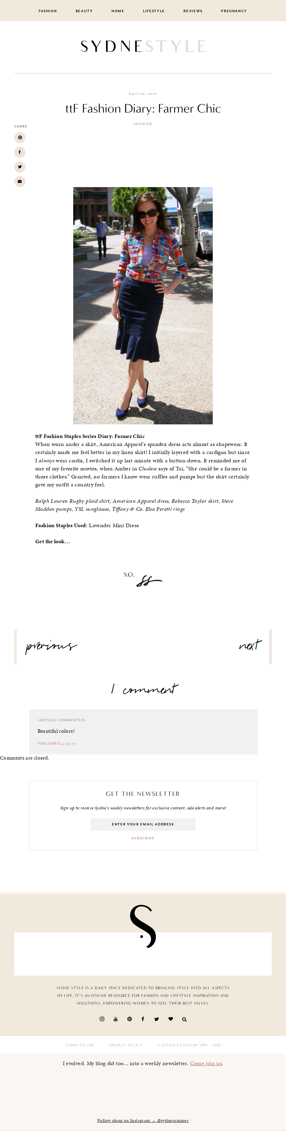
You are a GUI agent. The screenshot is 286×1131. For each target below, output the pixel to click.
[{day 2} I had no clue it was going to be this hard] (246, 954)
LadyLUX (47, 720)
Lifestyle (154, 11)
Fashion (48, 11)
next (249, 648)
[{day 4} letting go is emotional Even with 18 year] (81, 954)
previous (52, 648)
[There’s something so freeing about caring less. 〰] (122, 954)
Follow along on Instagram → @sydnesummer (143, 1120)
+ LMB (214, 1045)
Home (118, 11)
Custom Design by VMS (183, 1045)
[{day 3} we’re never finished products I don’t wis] (163, 954)
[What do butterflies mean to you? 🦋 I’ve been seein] (40, 954)
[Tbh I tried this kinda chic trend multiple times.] (205, 954)
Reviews (193, 11)
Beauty (84, 11)
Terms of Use (80, 1045)
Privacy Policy (126, 1045)
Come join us (206, 1063)
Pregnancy (234, 11)
